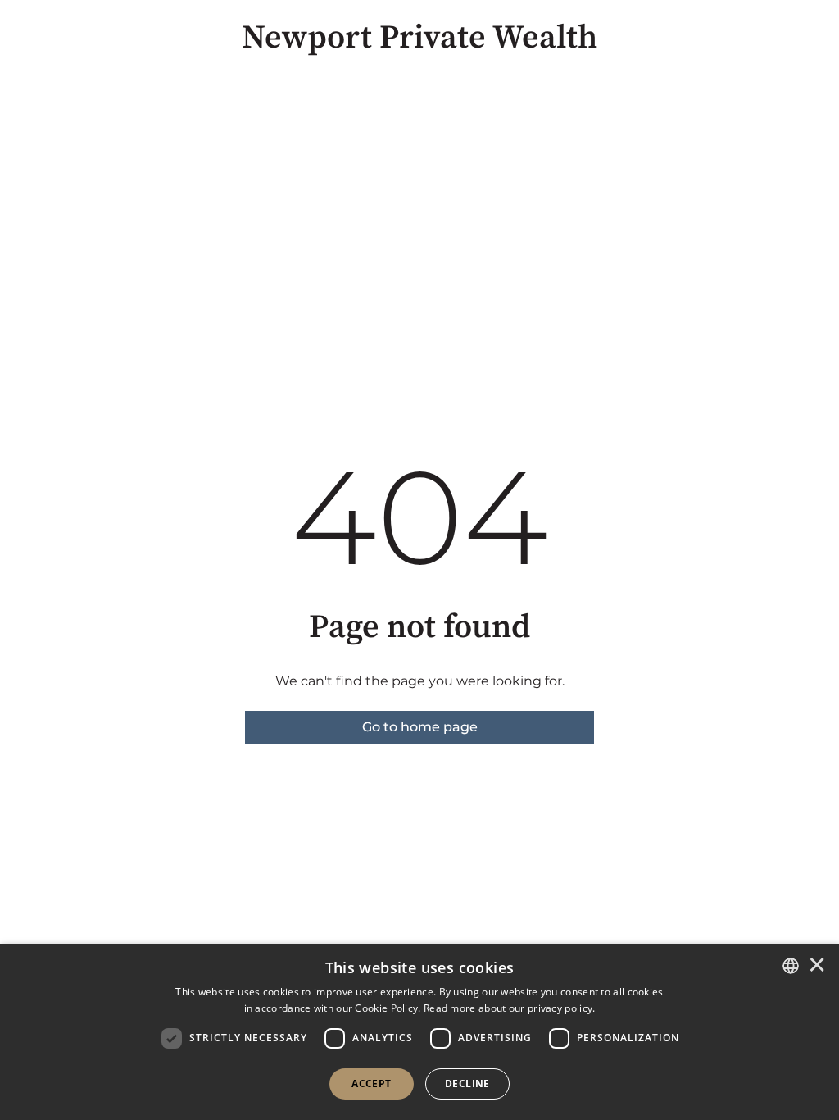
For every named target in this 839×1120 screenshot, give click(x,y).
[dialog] (419, 1032)
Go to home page (420, 727)
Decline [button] (467, 1083)
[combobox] (790, 966)
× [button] (817, 966)
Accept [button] (371, 1083)
